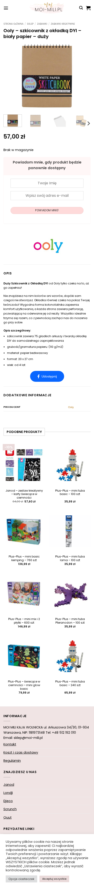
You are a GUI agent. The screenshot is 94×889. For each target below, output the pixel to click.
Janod (8, 784)
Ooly (71, 407)
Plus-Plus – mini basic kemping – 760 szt (24, 558)
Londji (8, 792)
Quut (7, 817)
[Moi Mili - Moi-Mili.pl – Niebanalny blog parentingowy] (47, 8)
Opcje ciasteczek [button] (21, 879)
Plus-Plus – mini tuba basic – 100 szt (70, 492)
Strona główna (13, 24)
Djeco (8, 801)
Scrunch (10, 809)
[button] (5, 8)
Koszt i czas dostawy (20, 752)
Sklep (30, 24)
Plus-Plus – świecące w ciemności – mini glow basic (24, 685)
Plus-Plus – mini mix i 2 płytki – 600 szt (24, 621)
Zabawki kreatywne (63, 24)
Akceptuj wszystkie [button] (54, 879)
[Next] (83, 76)
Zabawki (42, 24)
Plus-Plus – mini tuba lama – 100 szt (70, 558)
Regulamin (12, 760)
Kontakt (9, 744)
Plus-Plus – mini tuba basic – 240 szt (70, 683)
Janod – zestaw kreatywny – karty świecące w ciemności (24, 494)
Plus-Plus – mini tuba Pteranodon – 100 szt (70, 621)
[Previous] (11, 76)
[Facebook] (47, 376)
